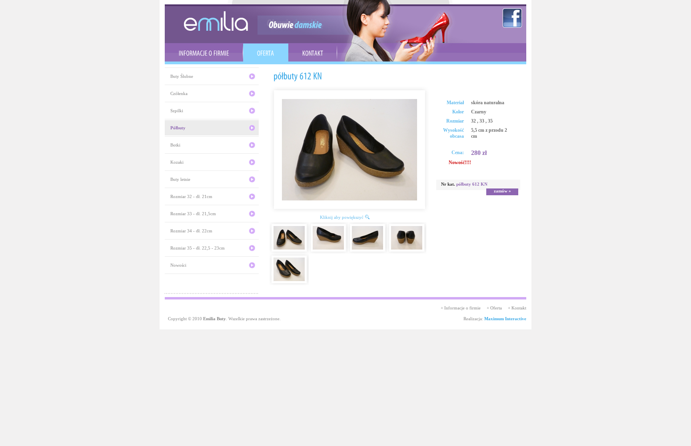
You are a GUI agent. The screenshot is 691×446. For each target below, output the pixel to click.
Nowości (178, 265)
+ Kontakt (517, 307)
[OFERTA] (265, 53)
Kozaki (177, 162)
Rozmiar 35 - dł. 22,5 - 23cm (197, 248)
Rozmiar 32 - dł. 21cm (191, 196)
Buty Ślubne (181, 76)
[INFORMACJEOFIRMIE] (204, 53)
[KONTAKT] (312, 53)
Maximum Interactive (505, 318)
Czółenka (179, 93)
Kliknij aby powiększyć (341, 217)
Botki (175, 145)
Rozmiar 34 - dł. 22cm (191, 230)
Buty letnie (180, 179)
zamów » (502, 190)
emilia (216, 21)
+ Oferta (494, 307)
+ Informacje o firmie (461, 307)
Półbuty (178, 127)
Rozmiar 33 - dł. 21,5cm (193, 213)
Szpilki (176, 110)
